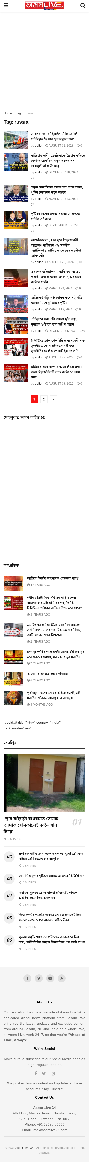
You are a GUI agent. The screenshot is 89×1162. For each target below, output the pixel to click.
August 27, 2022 (61, 357)
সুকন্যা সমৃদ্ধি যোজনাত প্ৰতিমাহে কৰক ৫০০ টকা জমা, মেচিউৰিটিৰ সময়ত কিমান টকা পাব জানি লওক (52, 940)
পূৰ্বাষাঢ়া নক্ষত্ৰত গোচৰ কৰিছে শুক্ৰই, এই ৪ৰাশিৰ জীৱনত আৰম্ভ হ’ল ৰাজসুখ (53, 696)
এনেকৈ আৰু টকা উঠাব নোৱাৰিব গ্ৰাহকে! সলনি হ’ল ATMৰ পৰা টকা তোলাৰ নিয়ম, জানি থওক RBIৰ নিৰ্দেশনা (54, 630)
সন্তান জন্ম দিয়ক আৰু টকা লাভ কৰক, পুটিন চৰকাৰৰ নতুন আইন (57, 190)
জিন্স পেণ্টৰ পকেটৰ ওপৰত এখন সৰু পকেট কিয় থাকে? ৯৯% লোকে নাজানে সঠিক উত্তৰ (50, 918)
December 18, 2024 (63, 172)
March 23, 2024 (60, 288)
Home (8, 113)
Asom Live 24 (24, 1148)
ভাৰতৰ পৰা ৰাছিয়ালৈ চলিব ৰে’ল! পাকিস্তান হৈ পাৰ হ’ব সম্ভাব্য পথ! (54, 136)
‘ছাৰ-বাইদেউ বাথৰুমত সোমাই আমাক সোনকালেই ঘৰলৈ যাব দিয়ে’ (31, 825)
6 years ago (40, 680)
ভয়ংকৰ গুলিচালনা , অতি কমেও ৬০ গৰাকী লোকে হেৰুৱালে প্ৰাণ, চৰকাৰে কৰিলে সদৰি (56, 277)
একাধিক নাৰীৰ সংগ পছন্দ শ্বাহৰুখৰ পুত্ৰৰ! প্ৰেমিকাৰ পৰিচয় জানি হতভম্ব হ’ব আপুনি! (51, 856)
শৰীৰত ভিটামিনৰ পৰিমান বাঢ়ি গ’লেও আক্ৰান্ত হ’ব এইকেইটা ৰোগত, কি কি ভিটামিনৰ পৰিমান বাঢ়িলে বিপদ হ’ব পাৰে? (54, 603)
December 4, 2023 (62, 331)
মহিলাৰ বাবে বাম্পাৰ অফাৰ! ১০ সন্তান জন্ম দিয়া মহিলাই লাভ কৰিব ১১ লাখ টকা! (56, 372)
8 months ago (41, 705)
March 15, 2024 (60, 309)
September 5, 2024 (63, 225)
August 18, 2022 (61, 384)
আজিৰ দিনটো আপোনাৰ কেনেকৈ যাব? (53, 578)
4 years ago (40, 585)
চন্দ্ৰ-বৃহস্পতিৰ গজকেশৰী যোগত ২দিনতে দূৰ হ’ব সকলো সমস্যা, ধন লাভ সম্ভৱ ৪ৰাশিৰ (55, 655)
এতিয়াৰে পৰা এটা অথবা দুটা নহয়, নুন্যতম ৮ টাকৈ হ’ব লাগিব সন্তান (54, 322)
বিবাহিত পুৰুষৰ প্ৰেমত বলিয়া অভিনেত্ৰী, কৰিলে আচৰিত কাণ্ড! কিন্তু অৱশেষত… (48, 895)
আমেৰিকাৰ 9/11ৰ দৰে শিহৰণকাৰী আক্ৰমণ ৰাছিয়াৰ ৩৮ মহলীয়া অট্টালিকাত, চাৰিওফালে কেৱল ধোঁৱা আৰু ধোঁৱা (56, 248)
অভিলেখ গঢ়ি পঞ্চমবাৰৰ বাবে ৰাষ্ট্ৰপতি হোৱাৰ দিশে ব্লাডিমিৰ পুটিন (56, 300)
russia (29, 113)
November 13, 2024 (63, 199)
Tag (18, 113)
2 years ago (40, 642)
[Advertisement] (44, 63)
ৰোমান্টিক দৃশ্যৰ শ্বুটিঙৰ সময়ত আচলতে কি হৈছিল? (51, 876)
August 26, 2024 (61, 262)
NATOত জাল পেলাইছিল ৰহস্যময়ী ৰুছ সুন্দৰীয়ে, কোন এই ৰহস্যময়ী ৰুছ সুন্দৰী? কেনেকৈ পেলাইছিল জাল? (58, 346)
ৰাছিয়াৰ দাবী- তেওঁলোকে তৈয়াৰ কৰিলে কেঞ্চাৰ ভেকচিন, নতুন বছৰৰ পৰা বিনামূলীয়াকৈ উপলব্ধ (58, 161)
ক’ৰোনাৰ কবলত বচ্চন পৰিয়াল (47, 674)
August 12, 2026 (61, 146)
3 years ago (40, 615)
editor (39, 146)
